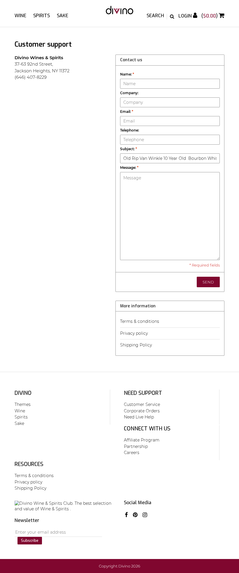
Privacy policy (134, 333)
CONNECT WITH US (147, 428)
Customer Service (142, 404)
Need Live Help (139, 417)
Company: (129, 93)
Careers (131, 452)
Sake (62, 16)
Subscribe (29, 540)
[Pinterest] (135, 515)
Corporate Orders (142, 410)
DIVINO (23, 393)
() (210, 16)
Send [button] (208, 282)
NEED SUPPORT (143, 393)
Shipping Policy (136, 345)
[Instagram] (145, 515)
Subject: (128, 149)
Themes (23, 404)
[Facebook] (126, 515)
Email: (126, 111)
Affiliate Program (141, 440)
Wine (20, 16)
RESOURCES (29, 464)
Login (185, 16)
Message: (129, 167)
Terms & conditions (139, 321)
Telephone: (129, 130)
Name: (127, 74)
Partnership (136, 446)
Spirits (41, 16)
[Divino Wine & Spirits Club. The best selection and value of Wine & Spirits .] (119, 13)
